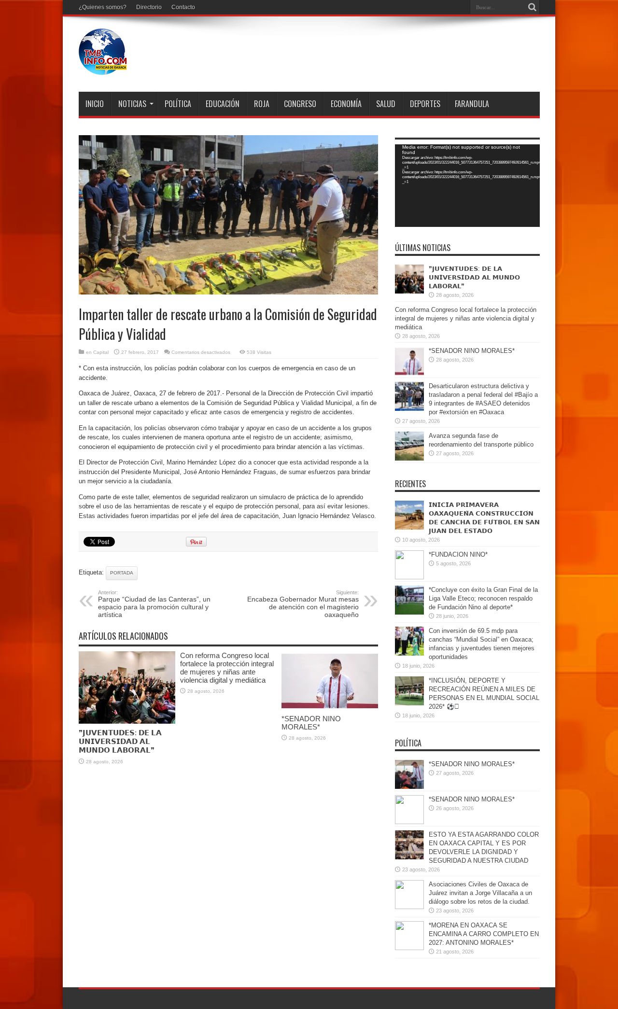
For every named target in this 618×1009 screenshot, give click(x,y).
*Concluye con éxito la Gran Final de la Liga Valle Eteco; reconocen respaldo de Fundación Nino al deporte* (483, 598)
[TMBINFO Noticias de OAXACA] (103, 67)
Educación (222, 104)
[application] (467, 185)
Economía (346, 104)
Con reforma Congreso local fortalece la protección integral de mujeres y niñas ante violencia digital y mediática (227, 667)
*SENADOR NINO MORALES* (311, 723)
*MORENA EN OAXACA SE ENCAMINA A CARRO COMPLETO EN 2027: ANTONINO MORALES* (484, 934)
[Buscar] (532, 7)
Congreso (300, 104)
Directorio (149, 7)
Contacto (183, 7)
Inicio (94, 104)
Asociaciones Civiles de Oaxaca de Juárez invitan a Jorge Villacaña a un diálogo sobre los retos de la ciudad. (480, 893)
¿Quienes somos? (102, 7)
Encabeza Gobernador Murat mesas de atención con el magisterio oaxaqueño (303, 603)
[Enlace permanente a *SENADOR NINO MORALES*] (329, 707)
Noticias (132, 104)
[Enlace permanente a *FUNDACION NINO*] (409, 577)
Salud (385, 104)
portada (121, 572)
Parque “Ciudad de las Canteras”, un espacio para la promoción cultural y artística (154, 603)
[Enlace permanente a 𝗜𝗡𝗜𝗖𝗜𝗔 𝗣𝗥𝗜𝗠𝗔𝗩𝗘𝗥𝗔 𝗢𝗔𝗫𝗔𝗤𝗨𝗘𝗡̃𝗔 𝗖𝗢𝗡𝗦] (409, 527)
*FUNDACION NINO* (458, 554)
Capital (101, 352)
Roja (261, 104)
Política (178, 104)
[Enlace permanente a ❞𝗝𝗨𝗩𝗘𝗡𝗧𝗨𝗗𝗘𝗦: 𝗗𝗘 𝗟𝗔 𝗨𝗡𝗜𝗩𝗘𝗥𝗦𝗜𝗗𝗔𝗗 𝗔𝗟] (127, 721)
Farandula (472, 104)
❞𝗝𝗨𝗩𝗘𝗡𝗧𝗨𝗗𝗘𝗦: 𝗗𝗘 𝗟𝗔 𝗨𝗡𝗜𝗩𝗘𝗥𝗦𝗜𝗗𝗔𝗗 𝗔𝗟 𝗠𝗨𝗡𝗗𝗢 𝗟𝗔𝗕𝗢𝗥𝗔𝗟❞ (120, 741)
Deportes (425, 104)
